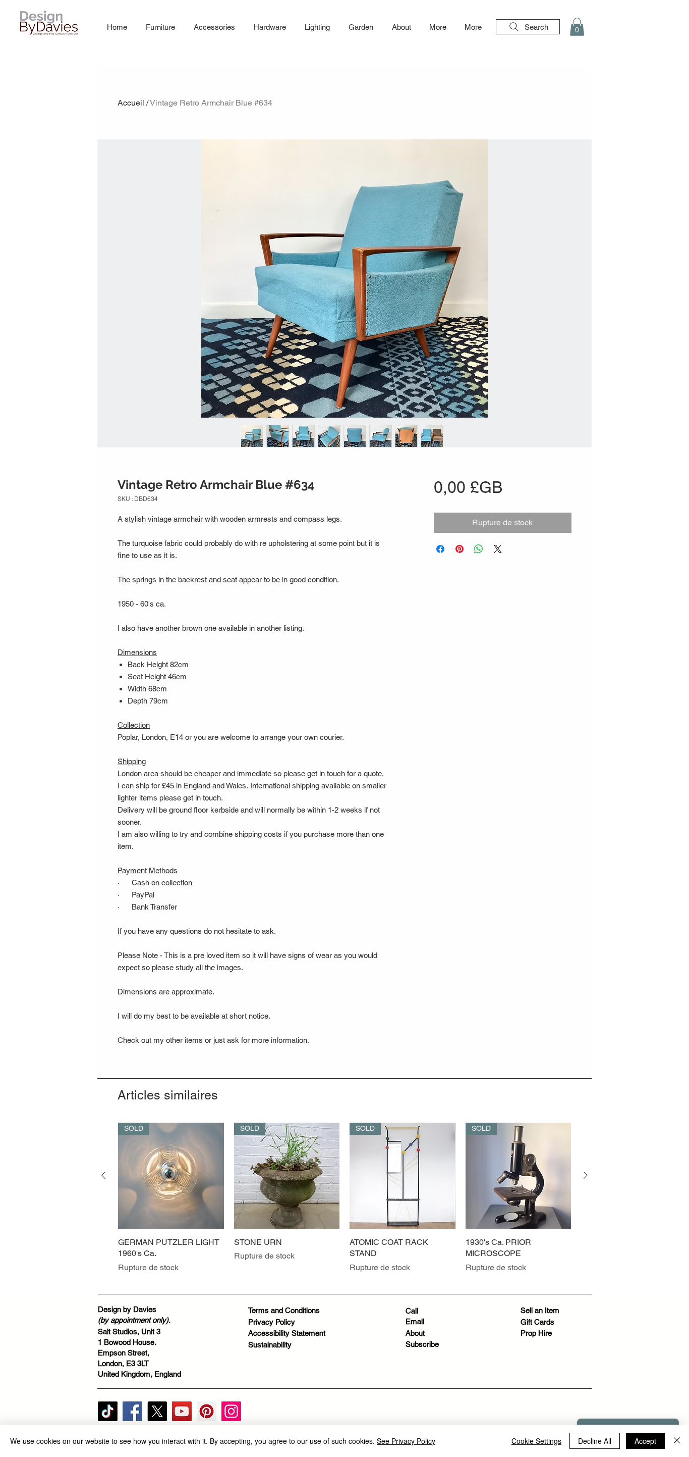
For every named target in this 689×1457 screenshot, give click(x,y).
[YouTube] (182, 1411)
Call (412, 1311)
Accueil (131, 103)
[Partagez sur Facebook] (440, 549)
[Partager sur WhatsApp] (479, 549)
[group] (344, 1203)
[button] (160, 27)
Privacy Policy (271, 1322)
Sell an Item (540, 1310)
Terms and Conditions (284, 1310)
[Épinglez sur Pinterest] (459, 549)
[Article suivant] (586, 1175)
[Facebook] (132, 1411)
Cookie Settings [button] (536, 1441)
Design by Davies (127, 1309)
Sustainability (270, 1344)
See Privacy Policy (406, 1441)
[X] (157, 1411)
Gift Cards (537, 1322)
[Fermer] (677, 1441)
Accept (645, 1441)
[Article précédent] (103, 1175)
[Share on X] (498, 549)
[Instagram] (231, 1411)
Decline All (594, 1441)
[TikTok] (108, 1411)
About (415, 1333)
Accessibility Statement (286, 1333)
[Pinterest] (206, 1411)
